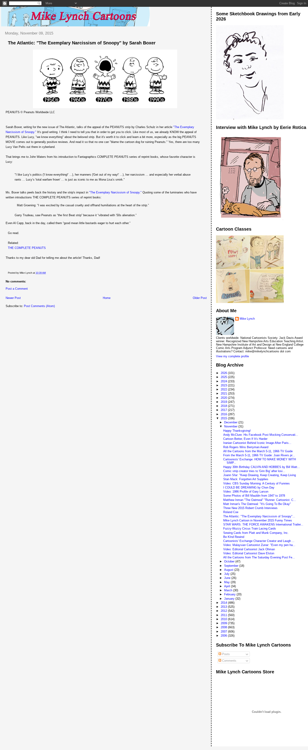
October (229, 561)
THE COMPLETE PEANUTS (27, 248)
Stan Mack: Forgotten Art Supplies (245, 479)
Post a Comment (17, 288)
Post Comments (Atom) (39, 306)
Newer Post (13, 298)
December (231, 422)
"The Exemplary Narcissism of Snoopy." (115, 192)
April (227, 586)
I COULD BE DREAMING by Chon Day (248, 487)
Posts (225, 654)
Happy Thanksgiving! (237, 430)
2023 (224, 385)
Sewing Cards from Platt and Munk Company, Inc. (256, 532)
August (229, 569)
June (227, 578)
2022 (224, 389)
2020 (224, 397)
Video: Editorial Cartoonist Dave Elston (248, 553)
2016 (224, 414)
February (230, 594)
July (227, 574)
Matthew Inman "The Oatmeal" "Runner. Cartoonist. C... (259, 500)
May (227, 582)
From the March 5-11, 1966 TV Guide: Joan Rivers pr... (259, 455)
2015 (224, 418)
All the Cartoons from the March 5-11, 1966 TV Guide (258, 451)
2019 (224, 402)
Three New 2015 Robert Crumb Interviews (250, 508)
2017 (224, 410)
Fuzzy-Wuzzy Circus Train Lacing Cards (249, 528)
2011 (224, 615)
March (228, 590)
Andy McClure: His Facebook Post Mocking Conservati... (260, 434)
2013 (224, 606)
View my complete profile (232, 356)
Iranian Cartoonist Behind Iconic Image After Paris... (257, 443)
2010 (224, 619)
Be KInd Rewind (233, 537)
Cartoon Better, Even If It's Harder (245, 438)
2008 (224, 627)
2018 (224, 406)
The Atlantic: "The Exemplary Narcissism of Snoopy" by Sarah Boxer (82, 42)
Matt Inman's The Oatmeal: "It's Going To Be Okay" (257, 504)
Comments (228, 660)
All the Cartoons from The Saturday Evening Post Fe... (259, 557)
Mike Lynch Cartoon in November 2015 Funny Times (257, 520)
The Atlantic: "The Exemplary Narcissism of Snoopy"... (259, 516)
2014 (224, 602)
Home (106, 298)
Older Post (200, 298)
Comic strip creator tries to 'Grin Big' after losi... (254, 471)
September (231, 565)
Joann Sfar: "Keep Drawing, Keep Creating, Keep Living (259, 475)
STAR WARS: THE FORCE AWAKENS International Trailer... (263, 524)
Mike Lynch (247, 318)
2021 (224, 393)
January (229, 598)
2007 (224, 631)
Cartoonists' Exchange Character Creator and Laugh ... (258, 541)
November (231, 426)
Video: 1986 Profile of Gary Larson (245, 491)
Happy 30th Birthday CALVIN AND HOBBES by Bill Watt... (261, 467)
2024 (224, 381)
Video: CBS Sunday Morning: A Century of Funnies (256, 483)
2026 (224, 373)
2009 (224, 623)
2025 (224, 377)
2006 (224, 635)
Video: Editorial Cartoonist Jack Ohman (249, 549)
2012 (224, 610)
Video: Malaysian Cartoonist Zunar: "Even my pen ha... (259, 545)
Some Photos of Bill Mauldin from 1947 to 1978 (254, 495)
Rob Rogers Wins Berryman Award (245, 447)
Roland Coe (230, 512)
